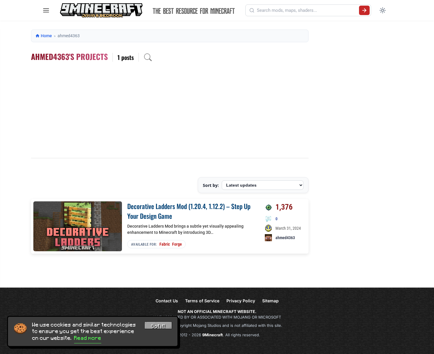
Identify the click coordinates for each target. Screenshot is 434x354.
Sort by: (211, 185)
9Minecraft (212, 334)
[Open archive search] (147, 57)
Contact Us (167, 300)
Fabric (164, 244)
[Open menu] (46, 10)
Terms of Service (202, 300)
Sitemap (270, 300)
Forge (177, 244)
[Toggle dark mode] (382, 10)
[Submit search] (364, 10)
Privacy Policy (240, 300)
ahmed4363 (285, 237)
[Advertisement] (170, 113)
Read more (87, 338)
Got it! (158, 326)
